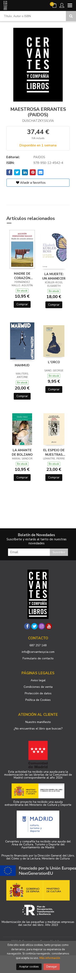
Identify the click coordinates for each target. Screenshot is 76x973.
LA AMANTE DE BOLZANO (22, 452)
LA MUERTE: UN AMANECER (53, 276)
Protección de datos (38, 693)
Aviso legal (38, 680)
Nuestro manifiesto (38, 722)
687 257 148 (38, 645)
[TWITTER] (34, 626)
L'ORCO (54, 362)
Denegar (51, 967)
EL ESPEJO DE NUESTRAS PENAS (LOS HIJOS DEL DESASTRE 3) (54, 452)
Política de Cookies (38, 700)
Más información (49, 958)
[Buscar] (71, 16)
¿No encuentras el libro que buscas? (38, 729)
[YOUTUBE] (49, 626)
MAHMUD (22, 365)
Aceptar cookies (29, 967)
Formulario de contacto (38, 658)
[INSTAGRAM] (41, 626)
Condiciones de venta (38, 687)
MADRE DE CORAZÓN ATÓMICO (22, 276)
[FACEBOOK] (27, 626)
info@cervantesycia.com (38, 652)
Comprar (22, 304)
